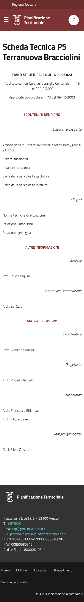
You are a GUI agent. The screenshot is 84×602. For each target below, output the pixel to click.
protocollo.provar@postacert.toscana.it (38, 533)
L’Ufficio (21, 570)
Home (5, 570)
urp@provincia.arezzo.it (28, 528)
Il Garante (39, 570)
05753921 (16, 523)
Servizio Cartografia (14, 582)
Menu (6, 20)
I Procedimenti (62, 570)
